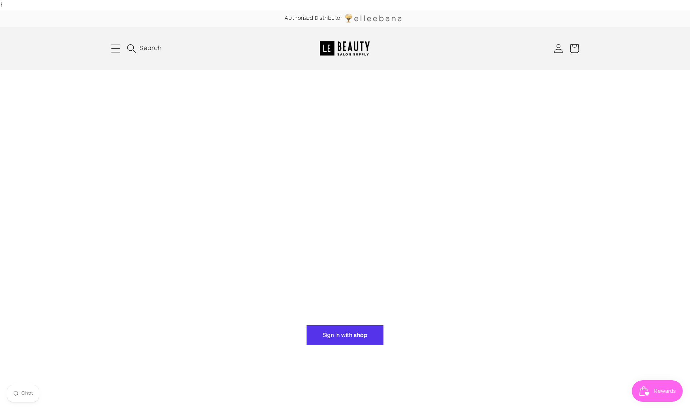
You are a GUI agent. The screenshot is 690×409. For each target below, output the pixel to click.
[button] (116, 48)
